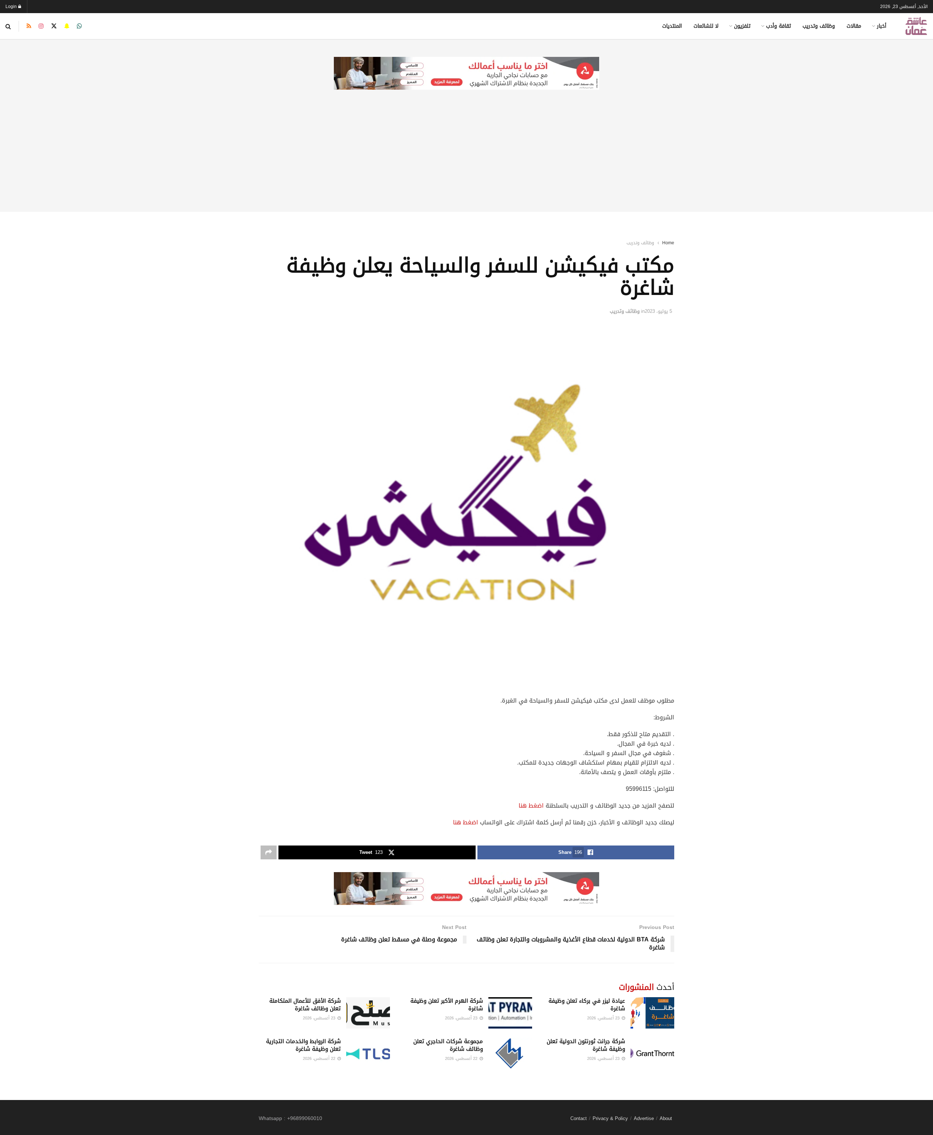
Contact (578, 1118)
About (666, 1118)
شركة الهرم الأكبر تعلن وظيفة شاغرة (446, 1005)
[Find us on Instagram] (41, 26)
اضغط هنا (531, 805)
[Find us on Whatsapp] (79, 26)
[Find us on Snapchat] (67, 26)
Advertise (644, 1118)
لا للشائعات (706, 26)
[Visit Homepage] (916, 26)
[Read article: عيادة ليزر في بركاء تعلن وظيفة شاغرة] (652, 1013)
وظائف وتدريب (819, 26)
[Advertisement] (466, 161)
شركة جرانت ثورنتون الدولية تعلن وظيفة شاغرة (586, 1045)
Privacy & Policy (610, 1118)
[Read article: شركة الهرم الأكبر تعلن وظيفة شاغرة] (510, 1013)
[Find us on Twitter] (54, 26)
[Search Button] (8, 26)
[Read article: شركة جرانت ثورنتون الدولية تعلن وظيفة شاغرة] (652, 1053)
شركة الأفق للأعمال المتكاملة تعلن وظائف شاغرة (305, 1005)
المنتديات (672, 26)
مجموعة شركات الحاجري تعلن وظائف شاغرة (448, 1045)
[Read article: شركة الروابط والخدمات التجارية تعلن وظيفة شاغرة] (368, 1053)
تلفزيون (742, 26)
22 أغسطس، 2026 (462, 1058)
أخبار (881, 26)
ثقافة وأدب (778, 26)
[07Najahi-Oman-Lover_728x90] (466, 74)
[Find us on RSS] (29, 26)
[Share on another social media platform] (269, 852)
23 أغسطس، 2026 (604, 1018)
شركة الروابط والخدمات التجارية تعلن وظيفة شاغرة (303, 1045)
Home (668, 243)
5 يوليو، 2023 (658, 311)
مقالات (854, 26)
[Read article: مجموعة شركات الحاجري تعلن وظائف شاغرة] (510, 1053)
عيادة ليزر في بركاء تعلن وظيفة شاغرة (587, 1005)
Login (11, 7)
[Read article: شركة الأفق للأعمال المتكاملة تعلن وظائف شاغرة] (368, 1013)
